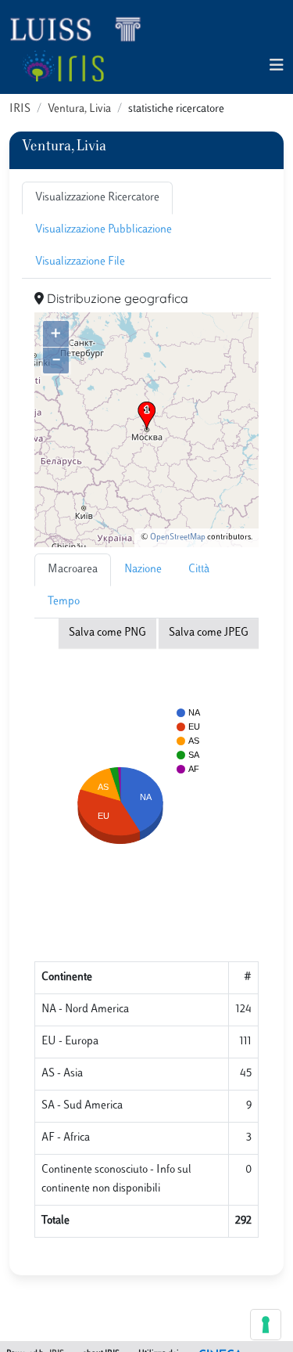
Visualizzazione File (80, 262)
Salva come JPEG (208, 633)
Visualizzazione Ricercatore (97, 198)
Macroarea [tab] (73, 569)
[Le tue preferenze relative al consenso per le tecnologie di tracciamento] (265, 1324)
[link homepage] (82, 28)
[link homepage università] (62, 66)
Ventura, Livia (79, 109)
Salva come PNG (107, 633)
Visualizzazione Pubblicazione (103, 230)
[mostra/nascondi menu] (277, 66)
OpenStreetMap (177, 537)
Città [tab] (198, 569)
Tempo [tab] (64, 601)
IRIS (19, 109)
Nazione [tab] (143, 569)
